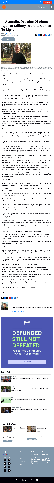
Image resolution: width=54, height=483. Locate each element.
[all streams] (52, 7)
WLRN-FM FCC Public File (35, 460)
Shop (21, 464)
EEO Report (44, 451)
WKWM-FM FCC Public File (34, 462)
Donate (21, 458)
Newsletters (33, 451)
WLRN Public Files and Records (35, 464)
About (21, 451)
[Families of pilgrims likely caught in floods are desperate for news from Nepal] (31, 429)
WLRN (12, 397)
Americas (13, 376)
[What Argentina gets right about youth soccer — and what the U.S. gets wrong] (7, 429)
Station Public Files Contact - (46, 455)
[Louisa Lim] (4, 306)
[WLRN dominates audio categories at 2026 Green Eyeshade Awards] (6, 400)
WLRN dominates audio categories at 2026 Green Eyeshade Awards (28, 399)
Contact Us (22, 455)
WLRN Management (46, 462)
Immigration (14, 386)
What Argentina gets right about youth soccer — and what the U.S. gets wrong (19, 428)
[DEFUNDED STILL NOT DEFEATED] (27, 342)
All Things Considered (12, 292)
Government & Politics (16, 407)
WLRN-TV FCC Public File (35, 458)
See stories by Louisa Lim (16, 311)
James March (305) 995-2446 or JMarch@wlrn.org (46, 459)
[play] (4, 7)
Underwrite (22, 461)
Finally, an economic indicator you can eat (37, 436)
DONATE (47, 2)
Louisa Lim (9, 34)
